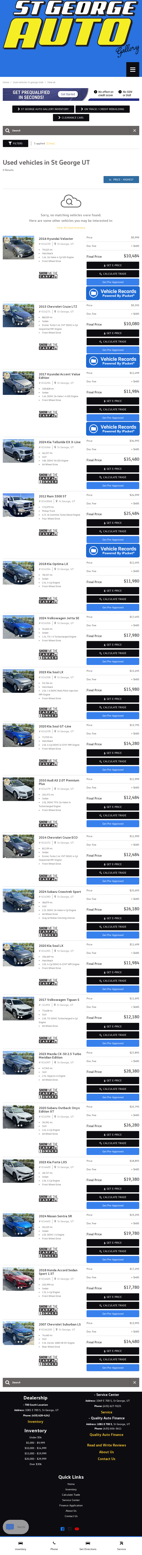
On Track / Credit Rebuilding (104, 109)
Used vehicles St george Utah (28, 82)
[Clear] (51, 143)
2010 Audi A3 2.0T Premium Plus (59, 782)
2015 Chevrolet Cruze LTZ (58, 306)
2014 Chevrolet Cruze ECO (58, 837)
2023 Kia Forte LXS (53, 1162)
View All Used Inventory (71, 227)
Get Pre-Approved (113, 282)
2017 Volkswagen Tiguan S (59, 1000)
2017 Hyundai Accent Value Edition (59, 376)
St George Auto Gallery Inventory (45, 109)
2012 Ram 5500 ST (53, 496)
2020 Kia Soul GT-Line (55, 726)
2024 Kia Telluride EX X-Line (60, 442)
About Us (106, 1452)
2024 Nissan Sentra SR (55, 1216)
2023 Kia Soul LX (51, 672)
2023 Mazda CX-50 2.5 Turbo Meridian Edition (60, 1055)
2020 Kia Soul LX (51, 946)
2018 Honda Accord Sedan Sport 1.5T (58, 1272)
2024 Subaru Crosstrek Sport (60, 892)
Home (6, 82)
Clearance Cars (73, 117)
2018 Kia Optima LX (53, 564)
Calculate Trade (114, 273)
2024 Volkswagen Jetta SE (59, 618)
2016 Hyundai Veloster (56, 239)
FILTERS (18, 143)
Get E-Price (114, 265)
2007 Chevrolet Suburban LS (60, 1324)
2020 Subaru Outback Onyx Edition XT (59, 1109)
